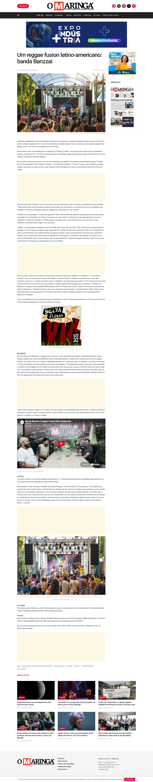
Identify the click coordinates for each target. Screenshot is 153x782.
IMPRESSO (23, 6)
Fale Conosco (62, 761)
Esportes (77, 15)
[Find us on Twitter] (129, 6)
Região (69, 15)
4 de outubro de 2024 (99, 70)
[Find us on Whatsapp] (119, 6)
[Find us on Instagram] (114, 6)
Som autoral (22, 669)
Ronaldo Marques (88, 666)
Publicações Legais (111, 15)
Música (77, 666)
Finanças (87, 15)
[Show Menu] (18, 15)
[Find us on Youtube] (124, 6)
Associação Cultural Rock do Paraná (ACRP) (37, 666)
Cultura (62, 697)
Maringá (49, 15)
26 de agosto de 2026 (65, 707)
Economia (59, 15)
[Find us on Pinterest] (134, 6)
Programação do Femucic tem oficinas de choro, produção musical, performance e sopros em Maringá (35, 735)
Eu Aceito (129, 779)
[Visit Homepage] (70, 6)
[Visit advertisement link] (76, 35)
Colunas (96, 15)
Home (39, 15)
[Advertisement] (61, 187)
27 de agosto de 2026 (25, 707)
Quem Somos (62, 769)
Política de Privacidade (66, 764)
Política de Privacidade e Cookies (111, 779)
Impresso (61, 758)
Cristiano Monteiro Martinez (28, 70)
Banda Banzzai (59, 666)
